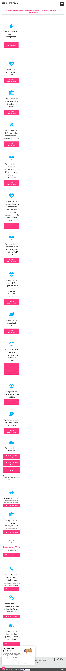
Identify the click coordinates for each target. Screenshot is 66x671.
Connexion (61, 669)
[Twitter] (58, 659)
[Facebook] (54, 659)
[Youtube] (61, 659)
